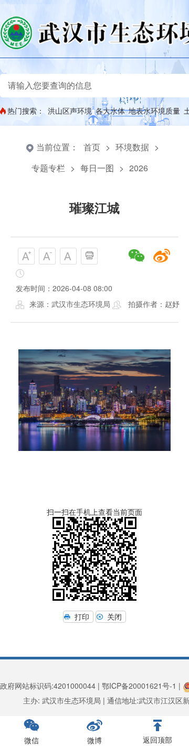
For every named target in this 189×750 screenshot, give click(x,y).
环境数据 (132, 147)
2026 (138, 168)
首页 (91, 147)
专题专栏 (48, 168)
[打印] (89, 256)
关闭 (114, 616)
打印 (82, 616)
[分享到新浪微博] (161, 255)
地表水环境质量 (154, 110)
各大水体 (110, 110)
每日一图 (97, 168)
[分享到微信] (136, 255)
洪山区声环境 (70, 110)
